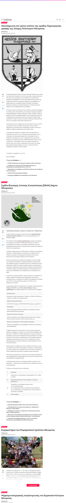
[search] (57, 19)
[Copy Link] (2, 105)
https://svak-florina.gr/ (24, 241)
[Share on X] (2, 102)
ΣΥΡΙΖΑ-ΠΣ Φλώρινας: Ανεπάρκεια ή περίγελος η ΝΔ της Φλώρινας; (24, 163)
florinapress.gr (4, 31)
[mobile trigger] (2, 19)
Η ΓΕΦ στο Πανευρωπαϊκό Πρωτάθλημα (17, 173)
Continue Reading (33, 485)
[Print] (2, 108)
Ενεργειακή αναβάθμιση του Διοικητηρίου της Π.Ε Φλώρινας (22, 175)
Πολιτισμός (4, 22)
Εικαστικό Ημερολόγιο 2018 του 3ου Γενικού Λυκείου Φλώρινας (23, 404)
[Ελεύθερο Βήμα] (7, 19)
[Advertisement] (33, 9)
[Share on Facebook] (2, 99)
